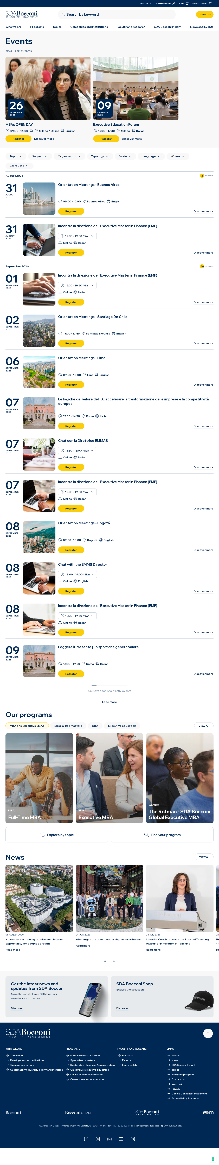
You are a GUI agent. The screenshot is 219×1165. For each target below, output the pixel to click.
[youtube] (121, 1139)
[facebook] (86, 1139)
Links (170, 1048)
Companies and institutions (89, 26)
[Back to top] (208, 1033)
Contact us (205, 14)
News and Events (202, 26)
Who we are (13, 26)
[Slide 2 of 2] (114, 961)
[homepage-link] (21, 14)
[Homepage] (27, 1033)
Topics (57, 26)
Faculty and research (131, 26)
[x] (97, 1139)
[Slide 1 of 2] (105, 961)
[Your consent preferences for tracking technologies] (213, 1159)
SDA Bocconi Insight (168, 26)
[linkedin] (109, 1139)
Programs (37, 26)
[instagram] (132, 1139)
